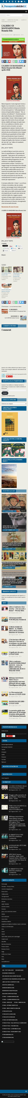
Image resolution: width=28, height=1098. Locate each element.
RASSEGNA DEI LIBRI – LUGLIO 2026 (17, 702)
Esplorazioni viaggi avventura (11, 976)
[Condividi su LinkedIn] (7, 61)
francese (4, 909)
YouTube (4, 759)
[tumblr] (15, 1)
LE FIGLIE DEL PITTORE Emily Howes (17, 846)
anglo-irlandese (5, 904)
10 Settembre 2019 (9, 530)
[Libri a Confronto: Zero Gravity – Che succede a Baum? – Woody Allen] (5, 608)
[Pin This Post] (9, 61)
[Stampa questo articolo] (14, 61)
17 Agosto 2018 (8, 511)
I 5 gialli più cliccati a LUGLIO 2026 (16, 653)
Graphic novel (5, 939)
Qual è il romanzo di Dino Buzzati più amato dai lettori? (13, 564)
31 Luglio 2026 (14, 705)
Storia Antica (7, 1011)
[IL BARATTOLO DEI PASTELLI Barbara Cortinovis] (5, 836)
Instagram (4, 752)
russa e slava (4, 919)
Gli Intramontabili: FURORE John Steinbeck (17, 619)
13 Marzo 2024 (8, 587)
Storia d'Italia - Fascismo (10, 1026)
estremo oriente (5, 906)
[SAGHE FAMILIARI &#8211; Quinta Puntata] (7, 286)
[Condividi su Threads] (25, 61)
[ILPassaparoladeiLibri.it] (14, 9)
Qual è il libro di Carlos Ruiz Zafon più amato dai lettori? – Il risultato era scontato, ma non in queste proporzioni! (13, 582)
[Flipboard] (24, 1)
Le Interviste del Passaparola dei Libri (13, 979)
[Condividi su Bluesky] (23, 61)
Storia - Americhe (19, 1002)
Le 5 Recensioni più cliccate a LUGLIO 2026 (17, 693)
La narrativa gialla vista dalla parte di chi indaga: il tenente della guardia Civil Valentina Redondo (17, 713)
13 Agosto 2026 (14, 622)
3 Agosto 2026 (14, 673)
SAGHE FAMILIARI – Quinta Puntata (7, 290)
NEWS (4, 603)
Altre (3, 929)
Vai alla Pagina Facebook (7, 744)
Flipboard (4, 762)
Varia (3, 956)
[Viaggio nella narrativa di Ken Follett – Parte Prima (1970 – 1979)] (5, 796)
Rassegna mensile (8, 988)
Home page (4, 884)
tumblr (3, 754)
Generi (3, 931)
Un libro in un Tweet (6, 954)
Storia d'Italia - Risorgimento (11, 1031)
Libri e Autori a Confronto (10, 982)
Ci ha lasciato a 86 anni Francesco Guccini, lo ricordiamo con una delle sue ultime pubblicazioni (17, 642)
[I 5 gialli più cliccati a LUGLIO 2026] (5, 653)
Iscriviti (5, 393)
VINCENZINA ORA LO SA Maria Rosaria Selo (17, 274)
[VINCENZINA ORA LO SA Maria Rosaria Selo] (18, 269)
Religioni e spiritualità (9, 993)
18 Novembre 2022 (8, 35)
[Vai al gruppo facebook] (6, 1)
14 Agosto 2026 (14, 613)
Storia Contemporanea (9, 1020)
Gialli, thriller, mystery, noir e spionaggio (11, 936)
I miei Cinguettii (5, 778)
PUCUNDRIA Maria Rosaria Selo (6, 274)
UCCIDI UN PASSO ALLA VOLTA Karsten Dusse (17, 787)
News (3, 959)
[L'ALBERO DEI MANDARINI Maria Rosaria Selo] (14, 57)
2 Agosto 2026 (14, 687)
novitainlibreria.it (5, 961)
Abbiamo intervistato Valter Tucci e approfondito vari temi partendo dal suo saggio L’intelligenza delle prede (17, 681)
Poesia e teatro (5, 946)
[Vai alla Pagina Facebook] (3, 1)
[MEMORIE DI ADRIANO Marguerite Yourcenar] (14, 522)
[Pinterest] (18, 1)
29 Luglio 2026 (14, 718)
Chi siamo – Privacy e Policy (8, 886)
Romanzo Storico (5, 949)
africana (3, 901)
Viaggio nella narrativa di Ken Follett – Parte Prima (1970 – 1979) (17, 797)
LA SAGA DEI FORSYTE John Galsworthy (12, 508)
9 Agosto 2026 (14, 635)
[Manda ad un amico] (11, 61)
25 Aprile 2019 (8, 549)
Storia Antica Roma (8, 1017)
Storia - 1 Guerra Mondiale (10, 996)
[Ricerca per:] (14, 15)
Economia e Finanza (8, 973)
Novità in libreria (8, 985)
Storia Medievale (7, 1034)
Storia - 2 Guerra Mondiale (10, 999)
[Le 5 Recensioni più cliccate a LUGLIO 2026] (5, 694)
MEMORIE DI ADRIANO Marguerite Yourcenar (10, 527)
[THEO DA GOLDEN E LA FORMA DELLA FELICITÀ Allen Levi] (5, 807)
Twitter (3, 749)
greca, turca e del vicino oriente (9, 911)
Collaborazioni (5, 894)
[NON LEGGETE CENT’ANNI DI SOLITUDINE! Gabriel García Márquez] (14, 541)
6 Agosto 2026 (14, 647)
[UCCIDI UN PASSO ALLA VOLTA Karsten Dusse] (5, 787)
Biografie (19, 970)
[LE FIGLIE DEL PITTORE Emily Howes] (5, 847)
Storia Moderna (8, 1037)
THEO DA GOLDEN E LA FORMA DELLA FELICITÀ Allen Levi (17, 807)
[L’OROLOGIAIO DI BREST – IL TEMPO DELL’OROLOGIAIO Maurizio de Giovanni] (5, 628)
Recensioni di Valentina (9, 990)
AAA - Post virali (7, 970)
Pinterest (4, 757)
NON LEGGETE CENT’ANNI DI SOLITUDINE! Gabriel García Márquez (13, 544)
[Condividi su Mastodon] (18, 61)
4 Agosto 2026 (14, 656)
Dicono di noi (4, 891)
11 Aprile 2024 (8, 568)
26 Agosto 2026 (14, 840)
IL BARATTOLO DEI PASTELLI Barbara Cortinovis (16, 836)
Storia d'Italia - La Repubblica (11, 1029)
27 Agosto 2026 (14, 811)
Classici (3, 934)
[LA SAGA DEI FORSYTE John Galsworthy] (14, 503)
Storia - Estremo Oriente (10, 1005)
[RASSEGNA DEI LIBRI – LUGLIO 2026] (5, 703)
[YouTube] (21, 1)
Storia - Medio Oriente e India (11, 1008)
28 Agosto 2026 (14, 790)
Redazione (17, 35)
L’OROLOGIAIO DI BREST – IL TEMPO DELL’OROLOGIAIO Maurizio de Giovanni (16, 629)
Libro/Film (4, 941)
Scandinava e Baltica (6, 921)
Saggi (3, 951)
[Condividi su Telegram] (20, 61)
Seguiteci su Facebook (10, 766)
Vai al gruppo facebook (7, 747)
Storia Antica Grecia (8, 1014)
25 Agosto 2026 (14, 874)
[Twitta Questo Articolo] (5, 61)
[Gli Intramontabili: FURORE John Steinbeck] (5, 619)
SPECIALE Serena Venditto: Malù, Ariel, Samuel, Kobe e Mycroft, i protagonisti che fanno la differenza (17, 858)
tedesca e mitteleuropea (7, 926)
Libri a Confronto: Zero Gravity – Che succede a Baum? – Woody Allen (17, 609)
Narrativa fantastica (6, 944)
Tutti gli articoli (5, 896)
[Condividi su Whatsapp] (16, 61)
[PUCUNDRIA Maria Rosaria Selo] (7, 269)
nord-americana (5, 916)
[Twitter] (9, 1)
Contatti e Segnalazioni (7, 889)
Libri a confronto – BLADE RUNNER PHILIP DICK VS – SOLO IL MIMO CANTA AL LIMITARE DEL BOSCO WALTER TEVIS (17, 666)
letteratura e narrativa (7, 899)
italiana (3, 914)
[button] (26, 11)
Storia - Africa (7, 1002)
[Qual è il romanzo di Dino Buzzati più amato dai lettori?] (14, 560)
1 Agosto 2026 (14, 696)
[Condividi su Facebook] (3, 61)
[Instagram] (12, 1)
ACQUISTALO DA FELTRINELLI (13, 100)
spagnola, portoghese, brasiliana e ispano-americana (14, 924)
